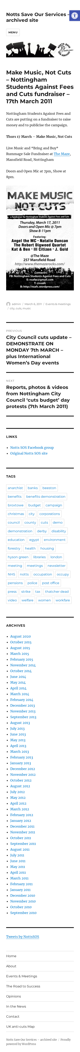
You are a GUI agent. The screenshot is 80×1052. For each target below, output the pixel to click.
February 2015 (21, 659)
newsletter (56, 566)
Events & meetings (58, 304)
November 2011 (22, 832)
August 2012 (20, 786)
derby (42, 531)
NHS (11, 574)
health (30, 548)
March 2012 (19, 809)
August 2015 (20, 648)
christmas (16, 514)
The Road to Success (23, 986)
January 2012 (20, 821)
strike (26, 592)
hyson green (18, 557)
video (12, 600)
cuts (18, 308)
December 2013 (22, 705)
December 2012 (22, 769)
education (16, 540)
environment (55, 540)
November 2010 (23, 901)
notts (24, 574)
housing (47, 548)
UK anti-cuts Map (20, 1027)
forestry (14, 548)
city (12, 308)
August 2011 (20, 849)
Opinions (13, 996)
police (32, 583)
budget (34, 505)
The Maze (62, 154)
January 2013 (20, 763)
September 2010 (23, 913)
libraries (39, 557)
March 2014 (19, 694)
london (56, 557)
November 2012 (23, 774)
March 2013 (19, 751)
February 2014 (21, 700)
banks (33, 488)
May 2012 (18, 798)
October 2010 (21, 907)
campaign (54, 505)
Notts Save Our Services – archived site (38, 17)
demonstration (20, 531)
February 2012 (21, 815)
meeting (15, 566)
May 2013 (17, 740)
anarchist (15, 488)
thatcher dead (57, 592)
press (12, 592)
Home (11, 956)
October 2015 (21, 642)
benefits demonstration (45, 497)
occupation (42, 574)
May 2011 (17, 867)
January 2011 (20, 890)
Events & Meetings (21, 976)
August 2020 (20, 636)
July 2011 (17, 855)
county (30, 522)
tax (37, 592)
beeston (49, 488)
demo (58, 522)
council (14, 522)
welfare (27, 600)
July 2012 (17, 792)
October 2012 (21, 780)
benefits (15, 497)
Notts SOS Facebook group (32, 447)
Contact (12, 1016)
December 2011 (22, 826)
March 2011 (19, 878)
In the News (16, 1006)
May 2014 (18, 682)
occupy (63, 574)
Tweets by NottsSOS (22, 937)
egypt (34, 540)
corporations (49, 514)
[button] (74, 15)
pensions (15, 583)
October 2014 (21, 671)
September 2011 (23, 844)
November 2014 (23, 665)
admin (16, 304)
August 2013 (20, 723)
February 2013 (21, 757)
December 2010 (22, 895)
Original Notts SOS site (29, 453)
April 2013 (18, 746)
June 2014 (18, 677)
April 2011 (18, 872)
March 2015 (19, 654)
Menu (12, 32)
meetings (35, 566)
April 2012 (18, 803)
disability (58, 531)
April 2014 (18, 688)
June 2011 (17, 861)
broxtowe (16, 505)
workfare (63, 600)
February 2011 (21, 884)
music (27, 308)
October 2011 (20, 838)
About (11, 966)
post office (50, 583)
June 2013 (18, 734)
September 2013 (23, 717)
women (44, 600)
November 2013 (22, 711)
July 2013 (17, 728)
